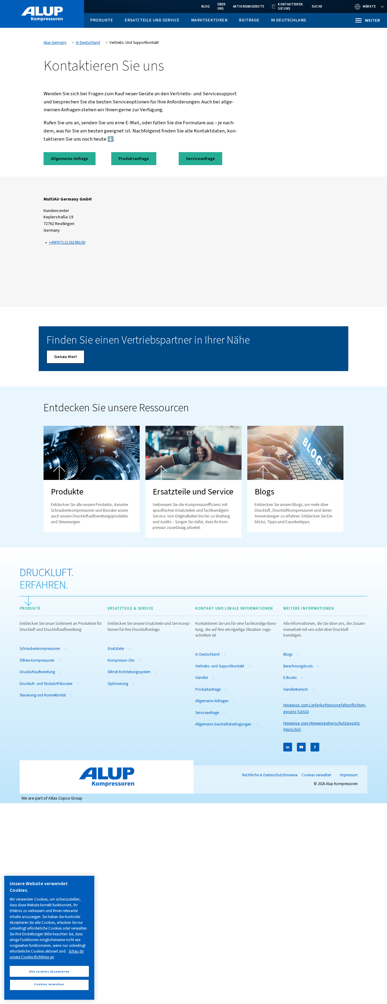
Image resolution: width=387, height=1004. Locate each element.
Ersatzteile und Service (152, 20)
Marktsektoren (209, 20)
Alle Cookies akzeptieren (49, 971)
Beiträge (249, 20)
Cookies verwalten (316, 775)
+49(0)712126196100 (67, 242)
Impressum (349, 775)
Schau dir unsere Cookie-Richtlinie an (47, 954)
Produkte (101, 20)
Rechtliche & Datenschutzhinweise (270, 775)
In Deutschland (288, 20)
